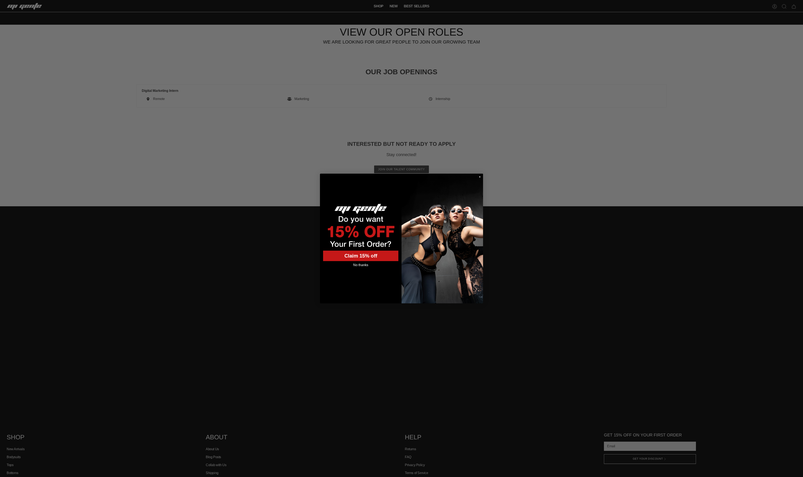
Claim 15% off (360, 256)
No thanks (360, 265)
